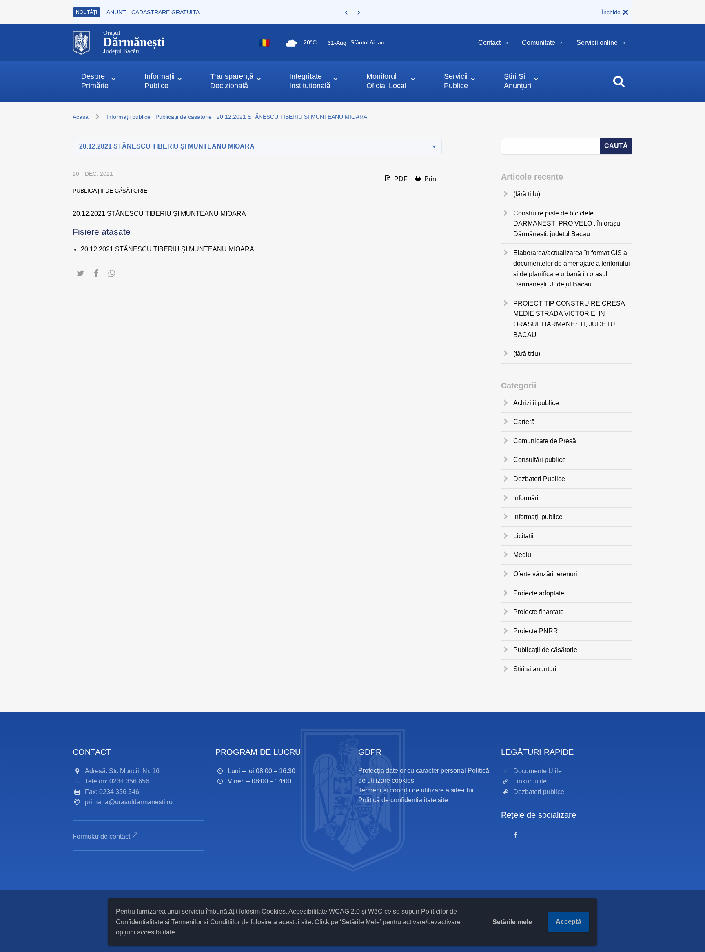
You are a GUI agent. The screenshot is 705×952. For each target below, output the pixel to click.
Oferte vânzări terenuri (545, 573)
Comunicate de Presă (544, 440)
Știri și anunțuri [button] (517, 81)
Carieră (524, 421)
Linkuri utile (530, 781)
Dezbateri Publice (539, 478)
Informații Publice (159, 81)
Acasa (81, 116)
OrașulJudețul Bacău (133, 42)
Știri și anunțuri (534, 669)
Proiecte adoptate (538, 593)
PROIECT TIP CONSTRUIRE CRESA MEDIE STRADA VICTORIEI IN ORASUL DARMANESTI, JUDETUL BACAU (569, 319)
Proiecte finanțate (538, 611)
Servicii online (597, 42)
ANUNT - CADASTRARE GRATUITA (153, 12)
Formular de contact (101, 836)
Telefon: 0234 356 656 (117, 781)
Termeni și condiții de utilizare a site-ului (416, 790)
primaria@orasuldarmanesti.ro (129, 802)
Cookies (274, 911)
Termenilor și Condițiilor (205, 922)
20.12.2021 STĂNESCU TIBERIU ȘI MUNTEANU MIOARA (159, 213)
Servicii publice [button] (456, 81)
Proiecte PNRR (535, 631)
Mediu (522, 554)
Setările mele (512, 922)
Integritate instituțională (309, 81)
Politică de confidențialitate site (403, 800)
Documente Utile (537, 771)
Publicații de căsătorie (183, 116)
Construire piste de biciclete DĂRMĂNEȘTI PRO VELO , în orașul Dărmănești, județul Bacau (567, 223)
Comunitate (538, 42)
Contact (489, 42)
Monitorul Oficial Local (386, 81)
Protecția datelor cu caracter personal (412, 770)
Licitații (523, 536)
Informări (526, 498)
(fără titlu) (526, 194)
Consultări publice (539, 459)
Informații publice (128, 116)
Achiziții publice (536, 402)
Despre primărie (95, 81)
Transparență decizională (231, 81)
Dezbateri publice (538, 791)
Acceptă (568, 921)
